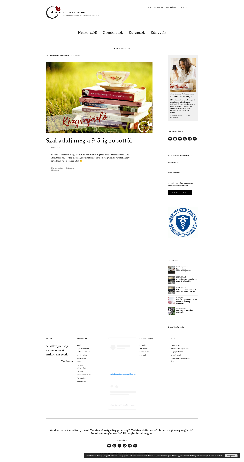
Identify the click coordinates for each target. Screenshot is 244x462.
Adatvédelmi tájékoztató (180, 348)
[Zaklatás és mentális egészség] (171, 311)
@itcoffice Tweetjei (176, 327)
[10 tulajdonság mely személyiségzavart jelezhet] (171, 290)
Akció (172, 94)
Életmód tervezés (83, 352)
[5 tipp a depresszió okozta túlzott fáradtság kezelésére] (171, 300)
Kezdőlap (147, 7)
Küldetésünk (171, 7)
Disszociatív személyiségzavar (183, 270)
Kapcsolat (183, 7)
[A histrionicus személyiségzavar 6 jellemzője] (171, 280)
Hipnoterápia (82, 358)
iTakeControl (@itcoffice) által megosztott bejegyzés (131, 405)
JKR (58, 147)
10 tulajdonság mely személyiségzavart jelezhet (186, 290)
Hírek (79, 362)
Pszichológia (81, 378)
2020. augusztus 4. (182, 267)
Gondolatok (113, 33)
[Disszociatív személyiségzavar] (171, 270)
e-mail (195, 140)
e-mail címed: (174, 173)
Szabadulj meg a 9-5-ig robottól (89, 140)
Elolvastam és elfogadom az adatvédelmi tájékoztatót (180, 184)
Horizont (178, 94)
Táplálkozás (81, 381)
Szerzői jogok (176, 355)
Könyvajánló (55, 170)
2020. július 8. (181, 308)
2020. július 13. (181, 287)
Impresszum (175, 345)
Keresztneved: (174, 162)
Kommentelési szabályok (180, 358)
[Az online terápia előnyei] (183, 75)
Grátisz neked (82, 355)
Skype (190, 140)
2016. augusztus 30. (176, 115)
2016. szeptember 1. (57, 168)
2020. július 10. (181, 298)
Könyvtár (158, 33)
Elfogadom (231, 456)
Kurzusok (137, 33)
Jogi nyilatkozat (177, 352)
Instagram (175, 140)
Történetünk (159, 7)
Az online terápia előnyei (181, 96)
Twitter (170, 140)
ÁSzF (172, 362)
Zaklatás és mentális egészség (184, 311)
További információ (215, 456)
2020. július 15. (181, 277)
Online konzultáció (188, 94)
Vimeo (180, 140)
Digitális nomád (83, 348)
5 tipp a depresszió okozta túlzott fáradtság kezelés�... (186, 302)
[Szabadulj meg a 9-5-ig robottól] (99, 132)
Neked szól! (87, 33)
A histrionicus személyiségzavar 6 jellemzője (187, 280)
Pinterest (185, 140)
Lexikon (80, 371)
